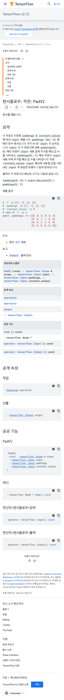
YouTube (7, 630)
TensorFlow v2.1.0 (16, 14)
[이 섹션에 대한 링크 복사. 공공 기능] (22, 432)
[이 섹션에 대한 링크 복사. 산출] (12, 403)
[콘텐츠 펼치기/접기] (23, 59)
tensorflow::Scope (37, 271)
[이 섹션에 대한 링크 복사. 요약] (13, 128)
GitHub (6, 619)
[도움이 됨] (21, 51)
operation (10, 297)
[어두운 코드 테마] (53, 198)
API (19, 44)
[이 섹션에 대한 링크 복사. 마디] (12, 483)
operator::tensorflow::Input (22, 343)
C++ (48, 44)
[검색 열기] (49, 4)
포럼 (5, 614)
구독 (37, 684)
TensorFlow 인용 (11, 665)
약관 (5, 677)
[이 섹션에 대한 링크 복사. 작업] (12, 379)
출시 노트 (7, 650)
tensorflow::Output (20, 315)
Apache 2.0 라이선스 (14, 580)
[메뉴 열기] (5, 4)
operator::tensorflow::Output (23, 352)
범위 (17, 242)
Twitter (6, 625)
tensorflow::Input (29, 274)
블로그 (6, 609)
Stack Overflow (10, 655)
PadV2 (7, 271)
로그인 (57, 4)
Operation (10, 303)
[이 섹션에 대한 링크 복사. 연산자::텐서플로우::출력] (39, 533)
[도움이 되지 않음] (26, 51)
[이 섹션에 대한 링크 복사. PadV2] (16, 442)
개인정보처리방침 (18, 677)
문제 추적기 (8, 644)
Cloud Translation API (25, 29)
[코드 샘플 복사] (58, 198)
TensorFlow (8, 44)
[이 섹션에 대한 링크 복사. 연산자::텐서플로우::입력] (39, 508)
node (7, 331)
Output (14, 255)
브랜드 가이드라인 (11, 660)
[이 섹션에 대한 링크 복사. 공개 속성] (22, 368)
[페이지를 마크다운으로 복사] (17, 107)
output (8, 309)
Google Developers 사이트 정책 (21, 584)
